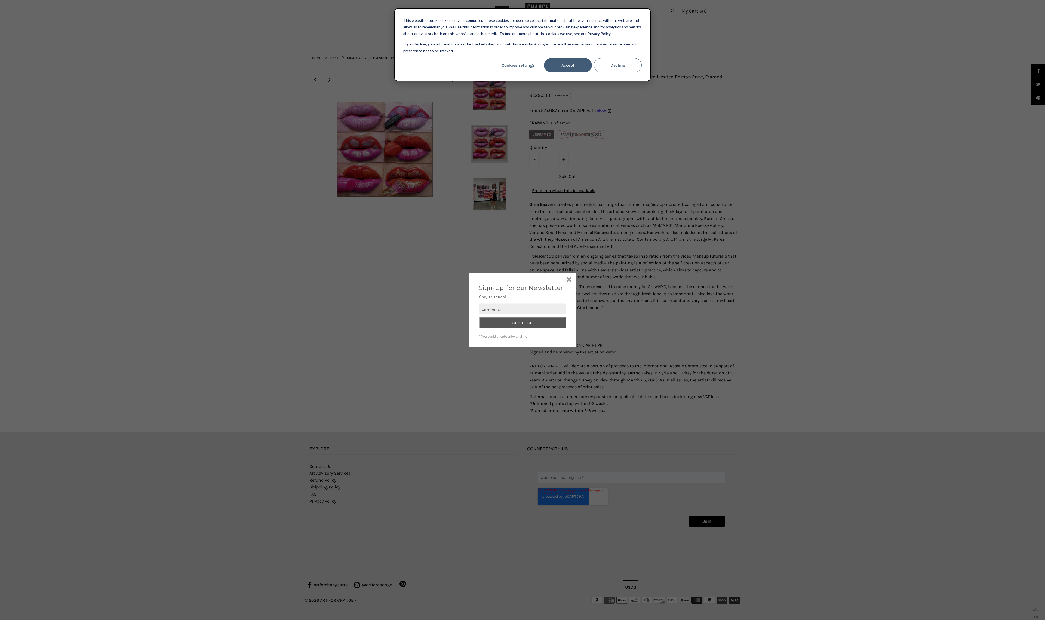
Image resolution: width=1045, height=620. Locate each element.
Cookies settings (518, 65)
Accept (567, 65)
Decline (617, 65)
